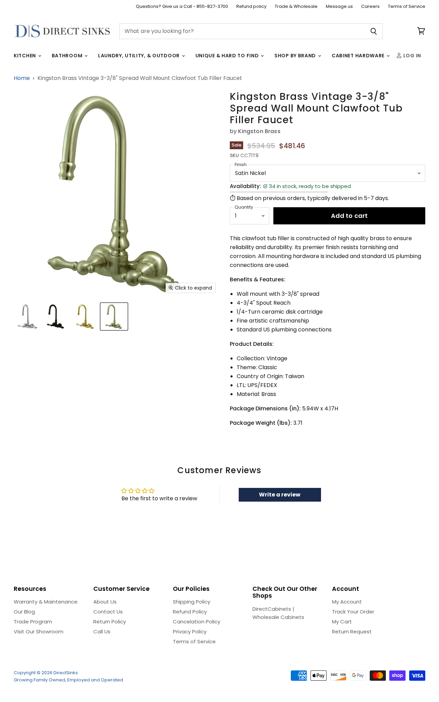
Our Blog (24, 611)
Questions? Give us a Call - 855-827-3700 (182, 6)
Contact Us (108, 611)
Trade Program (33, 621)
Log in (411, 55)
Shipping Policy (191, 601)
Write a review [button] (279, 495)
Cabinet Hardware (359, 55)
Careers (370, 6)
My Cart (342, 621)
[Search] (374, 31)
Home (22, 78)
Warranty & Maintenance (46, 601)
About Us (105, 601)
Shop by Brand (295, 55)
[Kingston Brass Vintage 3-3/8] (26, 316)
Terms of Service (406, 6)
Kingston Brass (259, 131)
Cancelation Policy (196, 621)
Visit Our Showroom (38, 631)
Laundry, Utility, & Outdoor (139, 55)
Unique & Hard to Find (227, 55)
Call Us (101, 631)
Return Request (352, 631)
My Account (347, 601)
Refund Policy (190, 611)
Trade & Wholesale (296, 6)
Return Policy (109, 621)
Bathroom (68, 55)
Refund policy (251, 6)
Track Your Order (353, 611)
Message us (339, 6)
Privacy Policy (189, 631)
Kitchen (25, 55)
